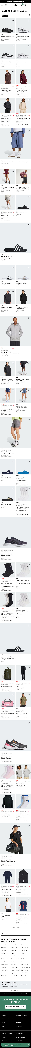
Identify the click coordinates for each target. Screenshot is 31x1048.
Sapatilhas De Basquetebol (24, 970)
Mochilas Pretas (25, 956)
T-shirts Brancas (15, 944)
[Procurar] (25, 5)
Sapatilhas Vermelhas (14, 973)
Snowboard (4, 967)
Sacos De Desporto (3, 962)
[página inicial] (15, 5)
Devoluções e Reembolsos (21, 1015)
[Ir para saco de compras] (28, 5)
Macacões (3, 947)
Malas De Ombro (15, 976)
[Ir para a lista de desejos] (5, 5)
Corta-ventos (4, 973)
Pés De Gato (24, 959)
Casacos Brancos (25, 967)
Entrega (4, 1015)
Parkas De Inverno (3, 945)
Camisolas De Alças (4, 959)
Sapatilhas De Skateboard (24, 948)
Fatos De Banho (5, 964)
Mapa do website (19, 1018)
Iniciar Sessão (7, 993)
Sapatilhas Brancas (13, 962)
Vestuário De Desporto (14, 965)
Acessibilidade (19, 1040)
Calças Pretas (14, 947)
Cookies (4, 1037)
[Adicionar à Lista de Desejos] (13, 20)
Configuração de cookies (7, 1033)
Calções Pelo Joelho (4, 976)
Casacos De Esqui (14, 967)
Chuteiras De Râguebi (24, 945)
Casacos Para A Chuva (15, 959)
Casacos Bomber (5, 956)
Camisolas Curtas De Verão (5, 953)
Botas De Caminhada (24, 953)
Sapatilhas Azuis (15, 950)
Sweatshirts (4, 970)
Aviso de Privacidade (20, 1037)
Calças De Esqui (15, 970)
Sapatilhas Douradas (13, 953)
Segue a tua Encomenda (7, 1018)
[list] (13, 16)
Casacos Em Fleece (24, 962)
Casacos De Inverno (24, 950)
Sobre (3, 1022)
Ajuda (3, 1026)
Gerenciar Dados (19, 1033)
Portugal (18, 1046)
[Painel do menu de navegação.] (2, 5)
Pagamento (18, 1022)
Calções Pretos (25, 973)
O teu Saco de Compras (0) (21, 993)
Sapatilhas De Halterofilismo (24, 965)
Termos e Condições (6, 1040)
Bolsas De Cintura (3, 950)
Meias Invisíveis (15, 956)
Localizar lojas (19, 1026)
